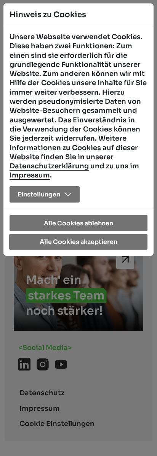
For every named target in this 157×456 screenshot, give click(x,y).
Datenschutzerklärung (49, 166)
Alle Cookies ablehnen (78, 223)
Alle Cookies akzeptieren (78, 242)
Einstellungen (39, 194)
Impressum (30, 175)
